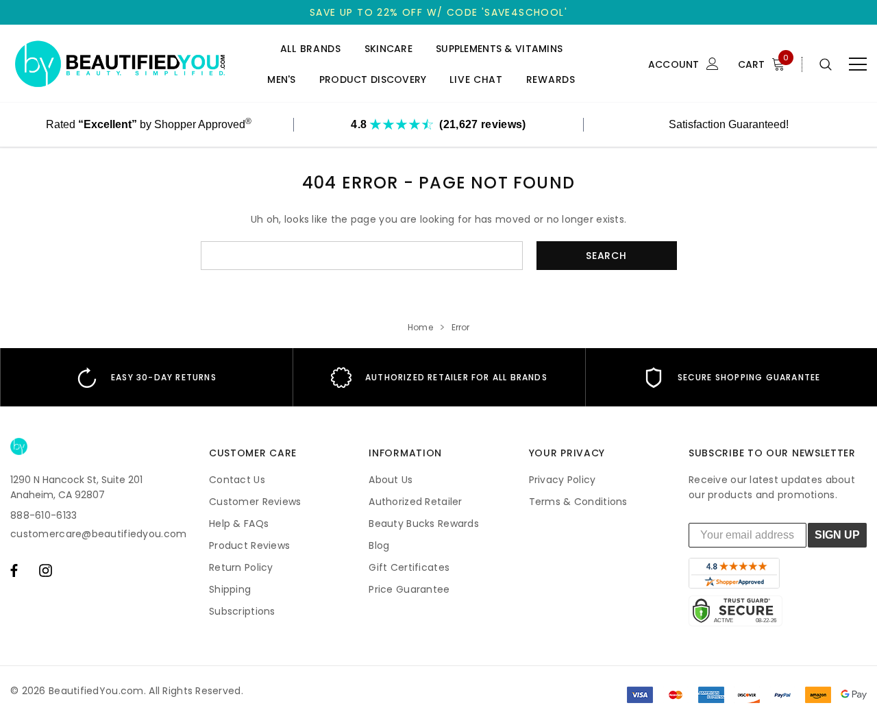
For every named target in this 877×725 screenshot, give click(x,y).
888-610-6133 (43, 515)
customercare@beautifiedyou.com (98, 534)
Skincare (388, 49)
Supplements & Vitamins (499, 49)
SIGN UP (837, 535)
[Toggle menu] (858, 64)
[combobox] (362, 255)
